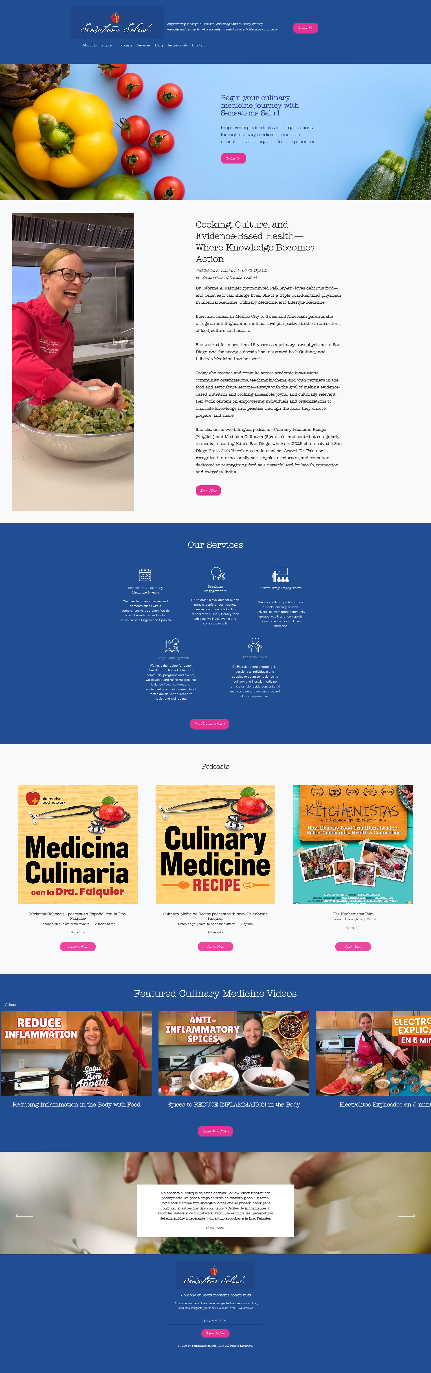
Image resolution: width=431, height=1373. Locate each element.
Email (162, 1338)
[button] (317, 1307)
